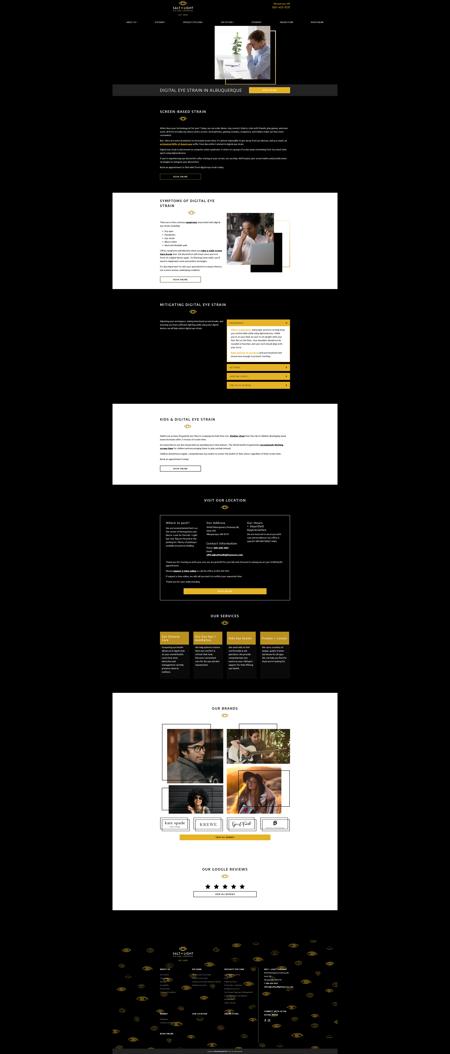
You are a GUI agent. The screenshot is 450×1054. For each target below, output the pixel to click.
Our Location (199, 1014)
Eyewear (256, 22)
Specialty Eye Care (192, 22)
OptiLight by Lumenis (232, 975)
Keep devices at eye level (245, 352)
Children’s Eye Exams (200, 978)
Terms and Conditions (168, 992)
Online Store (286, 22)
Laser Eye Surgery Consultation (235, 996)
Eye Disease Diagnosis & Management (238, 992)
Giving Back (164, 978)
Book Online (317, 22)
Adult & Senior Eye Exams (201, 975)
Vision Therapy (229, 1003)
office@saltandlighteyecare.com (224, 554)
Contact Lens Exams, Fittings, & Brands (206, 982)
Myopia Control (230, 999)
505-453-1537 (281, 7)
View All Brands (225, 837)
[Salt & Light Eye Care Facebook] (265, 1020)
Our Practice (164, 975)
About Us (131, 22)
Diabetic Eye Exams (199, 985)
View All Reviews (225, 894)
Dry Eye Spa (226, 22)
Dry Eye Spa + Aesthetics (233, 985)
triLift (226, 978)
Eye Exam (159, 22)
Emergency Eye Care (232, 989)
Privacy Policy (165, 989)
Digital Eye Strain (230, 982)
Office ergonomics (241, 329)
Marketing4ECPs (221, 1051)
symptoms (191, 222)
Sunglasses (164, 1019)
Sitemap (163, 982)
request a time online (184, 571)
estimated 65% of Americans (176, 144)
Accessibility (164, 985)
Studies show (237, 436)
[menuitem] (131, 22)
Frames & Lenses (166, 1023)
